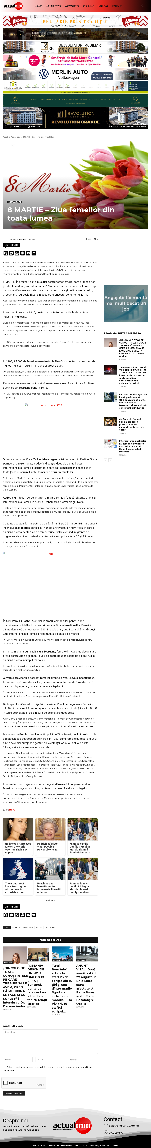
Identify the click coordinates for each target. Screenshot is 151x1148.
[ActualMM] (6, 240)
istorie (39, 927)
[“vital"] (126, 303)
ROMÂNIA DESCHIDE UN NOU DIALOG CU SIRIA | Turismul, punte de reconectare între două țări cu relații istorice (37, 985)
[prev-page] (105, 460)
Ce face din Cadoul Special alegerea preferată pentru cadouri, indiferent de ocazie (131, 424)
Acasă (5, 137)
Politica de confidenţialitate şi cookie (96, 1145)
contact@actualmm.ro (124, 1126)
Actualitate (15, 137)
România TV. (80, 294)
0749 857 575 (116, 1133)
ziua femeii (50, 927)
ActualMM (21, 240)
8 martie (16, 927)
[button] (142, 6)
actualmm (28, 927)
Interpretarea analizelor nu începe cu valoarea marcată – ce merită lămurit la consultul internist (132, 446)
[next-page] (110, 460)
